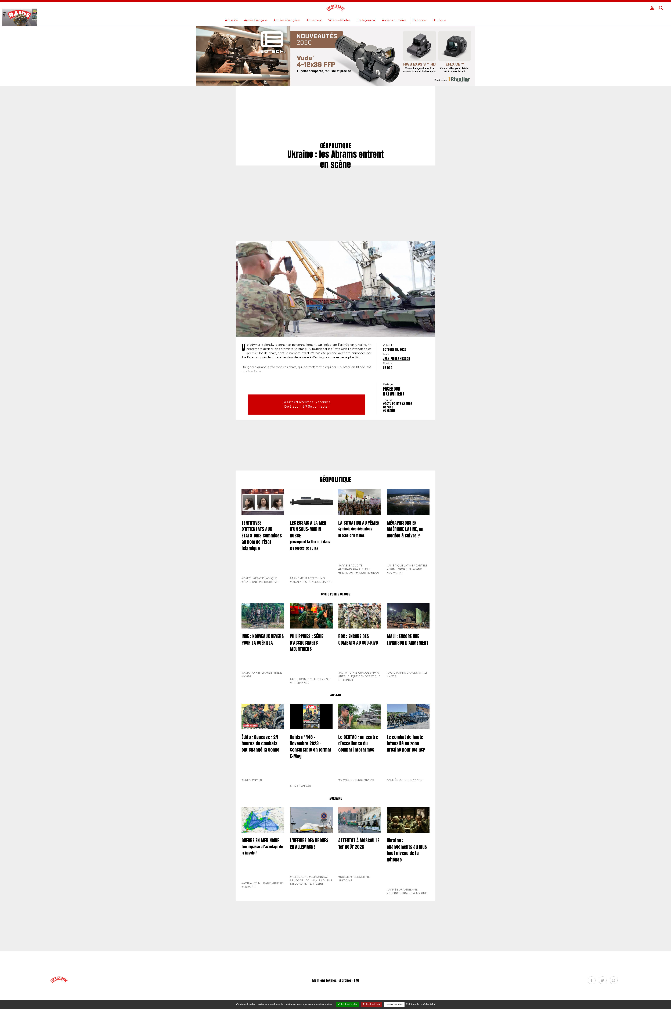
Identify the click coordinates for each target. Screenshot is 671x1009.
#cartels (420, 565)
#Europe (296, 880)
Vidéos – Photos (339, 20)
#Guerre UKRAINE (399, 893)
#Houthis (363, 572)
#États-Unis (249, 582)
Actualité (231, 20)
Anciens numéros (394, 20)
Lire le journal (366, 20)
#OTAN (294, 582)
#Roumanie (312, 880)
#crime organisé (399, 569)
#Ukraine (389, 410)
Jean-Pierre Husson (396, 358)
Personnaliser (394, 1004)
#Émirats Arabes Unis (354, 569)
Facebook (391, 388)
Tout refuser (372, 1004)
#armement (298, 578)
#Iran (374, 572)
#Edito (246, 779)
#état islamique (265, 578)
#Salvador (395, 572)
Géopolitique (336, 479)
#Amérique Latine (400, 565)
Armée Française (255, 20)
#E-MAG (295, 786)
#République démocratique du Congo (359, 678)
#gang (417, 569)
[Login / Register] (652, 7)
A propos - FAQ (349, 980)
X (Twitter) (393, 393)
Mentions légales (324, 980)
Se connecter (318, 406)
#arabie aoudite (350, 565)
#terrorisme (269, 582)
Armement (314, 20)
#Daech (247, 578)
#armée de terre (351, 779)
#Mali (423, 672)
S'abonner (420, 20)
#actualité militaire (256, 883)
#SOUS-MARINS (322, 582)
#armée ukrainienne (402, 889)
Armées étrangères (287, 20)
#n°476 (246, 676)
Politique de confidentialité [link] (420, 1004)
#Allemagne (299, 876)
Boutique (439, 20)
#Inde (277, 672)
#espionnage (319, 876)
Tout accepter (348, 1004)
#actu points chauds (397, 403)
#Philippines (299, 682)
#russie (305, 582)
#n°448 (388, 407)
